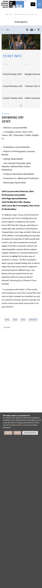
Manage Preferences (30, 433)
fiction (23, 320)
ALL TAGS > (7, 327)
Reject (17, 433)
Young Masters (6, 114)
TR (33, 4)
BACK (7, 30)
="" (25, 1)
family (7, 320)
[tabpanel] (21, 42)
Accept (8, 433)
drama (15, 320)
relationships (33, 320)
